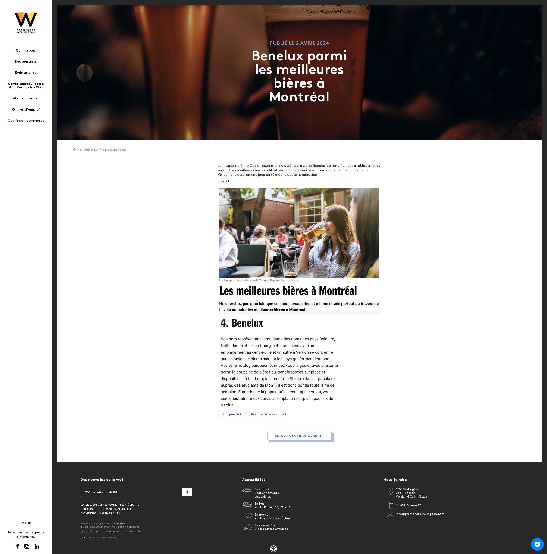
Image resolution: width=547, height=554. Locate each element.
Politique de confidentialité (106, 509)
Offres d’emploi (26, 109)
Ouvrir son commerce (25, 121)
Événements (25, 73)
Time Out (248, 165)
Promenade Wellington (26, 22)
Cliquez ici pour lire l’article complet (255, 414)
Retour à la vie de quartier (101, 150)
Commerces (26, 50)
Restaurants (26, 62)
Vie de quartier (26, 98)
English (26, 522)
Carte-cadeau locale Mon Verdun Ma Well (26, 86)
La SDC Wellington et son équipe (110, 505)
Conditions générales (100, 513)
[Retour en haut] (273, 548)
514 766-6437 (410, 505)
